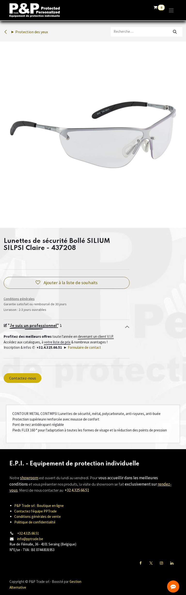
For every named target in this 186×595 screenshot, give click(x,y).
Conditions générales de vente (37, 516)
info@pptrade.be (30, 539)
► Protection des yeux (29, 31)
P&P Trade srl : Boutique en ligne (39, 505)
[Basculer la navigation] (171, 10)
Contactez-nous (22, 378)
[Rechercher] (175, 32)
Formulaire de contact (84, 347)
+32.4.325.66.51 (28, 533)
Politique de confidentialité (34, 522)
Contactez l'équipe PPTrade (35, 511)
